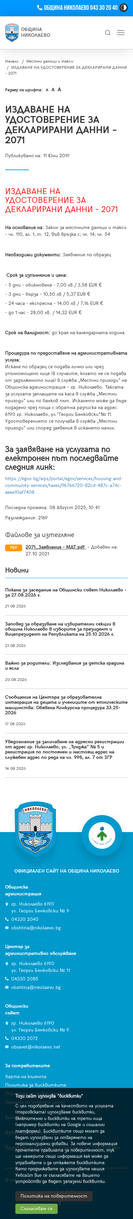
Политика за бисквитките (35, 1085)
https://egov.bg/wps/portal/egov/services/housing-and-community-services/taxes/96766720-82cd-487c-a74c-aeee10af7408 (64, 485)
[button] (123, 7)
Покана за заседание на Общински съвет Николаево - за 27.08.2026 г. (66, 592)
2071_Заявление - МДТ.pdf (56, 547)
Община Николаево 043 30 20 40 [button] (81, 8)
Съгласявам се (36, 1209)
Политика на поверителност (53, 1196)
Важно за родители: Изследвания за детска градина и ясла (64, 665)
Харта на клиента (25, 1076)
